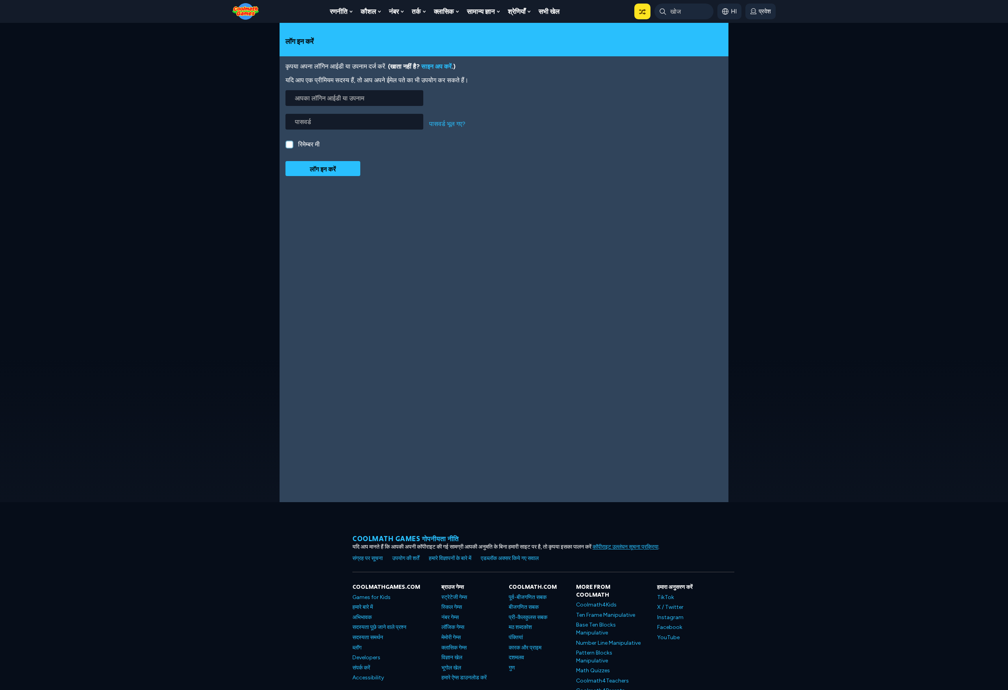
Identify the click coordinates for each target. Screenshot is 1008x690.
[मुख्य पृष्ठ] (245, 11)
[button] (642, 11)
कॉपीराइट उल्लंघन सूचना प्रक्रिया (625, 546)
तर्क (416, 11)
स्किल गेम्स (451, 607)
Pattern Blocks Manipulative (594, 656)
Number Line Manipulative (608, 643)
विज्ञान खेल (451, 657)
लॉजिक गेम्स (452, 627)
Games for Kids (371, 597)
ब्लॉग (356, 647)
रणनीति (339, 11)
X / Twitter (670, 607)
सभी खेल (549, 11)
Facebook (669, 627)
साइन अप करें (436, 66)
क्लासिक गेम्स (454, 647)
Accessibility (368, 677)
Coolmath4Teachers (602, 680)
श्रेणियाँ (517, 11)
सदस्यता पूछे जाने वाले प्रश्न (379, 627)
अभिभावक (362, 617)
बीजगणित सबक (524, 607)
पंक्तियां (516, 637)
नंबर (394, 11)
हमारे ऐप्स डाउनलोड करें (464, 677)
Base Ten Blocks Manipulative (596, 628)
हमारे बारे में (362, 607)
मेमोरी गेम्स (451, 637)
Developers (366, 657)
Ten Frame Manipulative (605, 615)
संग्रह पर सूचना (367, 558)
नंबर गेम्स (450, 617)
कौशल (368, 11)
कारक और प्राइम (525, 647)
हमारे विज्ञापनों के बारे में (450, 558)
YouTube (668, 637)
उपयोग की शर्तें (405, 558)
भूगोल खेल (451, 667)
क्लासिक (444, 11)
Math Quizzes (593, 670)
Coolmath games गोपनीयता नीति (405, 538)
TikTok (665, 597)
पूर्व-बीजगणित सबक (528, 597)
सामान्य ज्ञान (481, 11)
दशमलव (516, 657)
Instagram (670, 617)
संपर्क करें (361, 667)
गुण (512, 667)
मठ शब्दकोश (520, 627)
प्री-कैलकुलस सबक (528, 617)
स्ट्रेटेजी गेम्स (454, 597)
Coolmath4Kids (596, 604)
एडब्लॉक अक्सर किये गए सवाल (510, 558)
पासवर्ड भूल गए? (447, 124)
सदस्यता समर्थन (367, 637)
